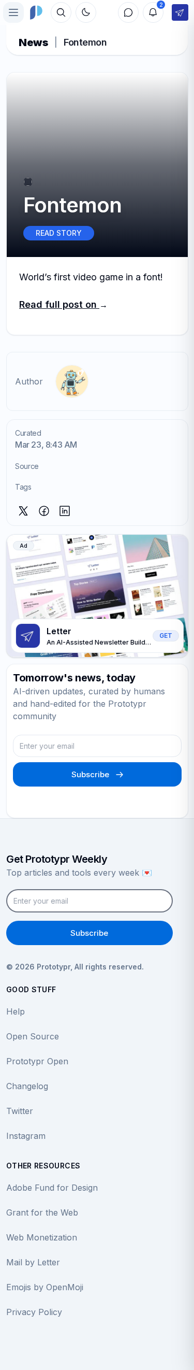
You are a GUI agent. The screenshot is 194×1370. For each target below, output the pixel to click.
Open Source (32, 1036)
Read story (59, 233)
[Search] (61, 12)
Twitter (19, 1111)
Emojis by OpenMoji (44, 1287)
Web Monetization (41, 1237)
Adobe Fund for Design (52, 1187)
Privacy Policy (34, 1312)
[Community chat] (128, 12)
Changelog (27, 1086)
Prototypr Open (37, 1061)
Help (15, 1011)
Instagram (26, 1136)
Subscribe (90, 774)
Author (29, 381)
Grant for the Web (42, 1212)
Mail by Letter (33, 1262)
